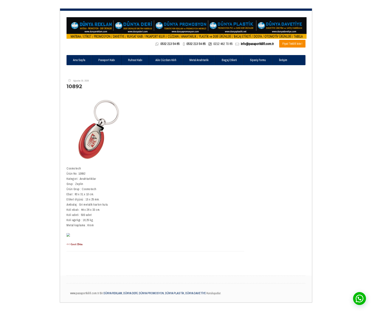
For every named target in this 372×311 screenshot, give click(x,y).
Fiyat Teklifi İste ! (292, 44)
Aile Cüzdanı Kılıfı (165, 60)
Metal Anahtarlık (199, 60)
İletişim (283, 60)
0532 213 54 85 (170, 43)
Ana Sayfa (79, 60)
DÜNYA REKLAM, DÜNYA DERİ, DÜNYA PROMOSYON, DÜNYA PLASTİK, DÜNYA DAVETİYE (154, 293)
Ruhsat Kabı (135, 60)
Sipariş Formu (258, 60)
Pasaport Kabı (106, 60)
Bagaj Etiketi (229, 60)
